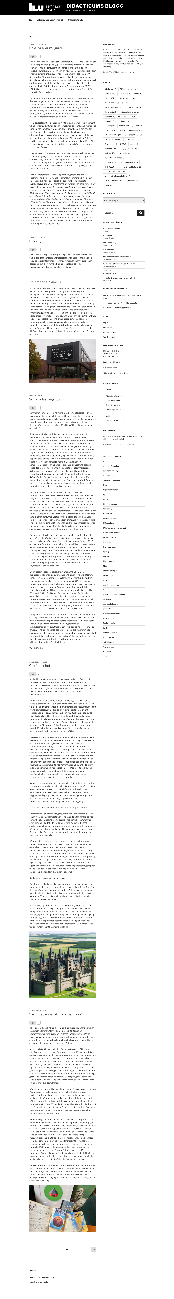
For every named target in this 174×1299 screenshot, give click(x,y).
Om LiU (109, 390)
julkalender (135, 130)
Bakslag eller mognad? (46, 48)
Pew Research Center (75, 71)
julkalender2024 (113, 139)
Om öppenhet (39, 666)
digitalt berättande (130, 112)
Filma (105, 499)
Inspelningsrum (109, 537)
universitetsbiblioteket (131, 167)
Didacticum (112, 103)
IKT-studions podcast (111, 533)
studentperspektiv (113, 162)
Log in (105, 323)
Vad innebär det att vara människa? (56, 1014)
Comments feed (109, 332)
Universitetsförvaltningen (116, 420)
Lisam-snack (108, 561)
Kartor (117, 362)
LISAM (129, 139)
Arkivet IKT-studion (111, 466)
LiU (30, 20)
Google (124, 121)
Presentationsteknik (111, 614)
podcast (110, 153)
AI (122, 89)
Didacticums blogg (95, 6)
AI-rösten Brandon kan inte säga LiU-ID (119, 278)
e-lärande (110, 116)
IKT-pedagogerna (110, 518)
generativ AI (111, 121)
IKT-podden (110, 130)
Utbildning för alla (75, 20)
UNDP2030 (111, 167)
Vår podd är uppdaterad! (130, 303)
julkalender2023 (133, 135)
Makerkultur (108, 566)
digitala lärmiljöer (113, 107)
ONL (105, 590)
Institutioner (111, 416)
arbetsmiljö (110, 93)
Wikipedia (132, 181)
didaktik (126, 103)
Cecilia (106, 308)
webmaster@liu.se (120, 373)
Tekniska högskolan (114, 405)
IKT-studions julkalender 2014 (115, 528)
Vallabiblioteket (109, 642)
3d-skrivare (111, 89)
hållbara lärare (126, 126)
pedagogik (110, 148)
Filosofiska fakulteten (114, 396)
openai (134, 144)
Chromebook (108, 475)
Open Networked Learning (114, 594)
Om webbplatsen (110, 367)
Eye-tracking (108, 494)
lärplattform (111, 144)
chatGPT (124, 93)
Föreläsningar (108, 509)
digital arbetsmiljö (132, 107)
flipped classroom (126, 116)
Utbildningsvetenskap (115, 410)
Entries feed (108, 327)
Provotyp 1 (37, 241)
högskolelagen (36, 184)
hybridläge (110, 126)
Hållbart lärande (109, 513)
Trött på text (108, 271)
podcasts (107, 609)
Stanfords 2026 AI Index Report (76, 61)
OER (123, 144)
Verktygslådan (109, 647)
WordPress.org (109, 337)
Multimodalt (108, 575)
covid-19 (109, 98)
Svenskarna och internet (40, 80)
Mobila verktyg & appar (112, 571)
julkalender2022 (113, 135)
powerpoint (124, 153)
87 (67, 1249)
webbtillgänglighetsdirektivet (118, 176)
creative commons (127, 98)
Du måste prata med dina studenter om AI (120, 264)
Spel (105, 628)
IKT (139, 126)
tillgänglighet (131, 162)
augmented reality (110, 471)
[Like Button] (32, 56)
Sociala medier (109, 623)
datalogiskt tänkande (111, 480)
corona (138, 93)
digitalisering (111, 112)
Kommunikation (109, 547)
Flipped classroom (110, 504)
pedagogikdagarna (128, 148)
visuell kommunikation (115, 171)
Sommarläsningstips (44, 399)
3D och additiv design (112, 456)
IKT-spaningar (108, 523)
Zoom (108, 185)
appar (132, 89)
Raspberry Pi (108, 618)
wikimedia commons (114, 181)
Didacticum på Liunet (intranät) (50, 20)
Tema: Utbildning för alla (38, 1282)
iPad (123, 130)
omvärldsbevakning (111, 585)
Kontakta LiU (108, 362)
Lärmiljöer (107, 552)
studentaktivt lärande (115, 158)
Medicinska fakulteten (115, 400)
